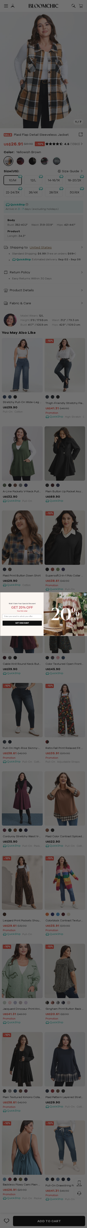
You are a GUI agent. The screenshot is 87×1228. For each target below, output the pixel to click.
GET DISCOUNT (22, 623)
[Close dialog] (85, 594)
